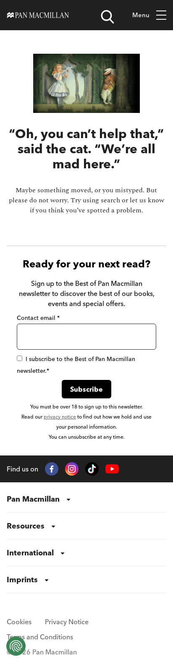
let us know (147, 200)
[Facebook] (51, 469)
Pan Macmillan (33, 499)
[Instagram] (72, 469)
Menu (140, 15)
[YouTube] (112, 469)
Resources (26, 526)
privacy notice (60, 416)
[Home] (38, 15)
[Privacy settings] (16, 646)
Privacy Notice (67, 622)
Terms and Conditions (40, 637)
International (30, 552)
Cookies (19, 622)
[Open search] (107, 17)
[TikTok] (92, 469)
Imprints (22, 579)
